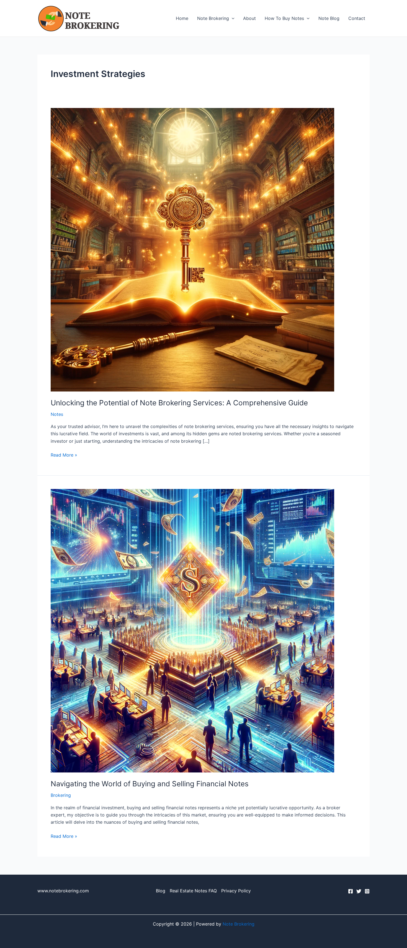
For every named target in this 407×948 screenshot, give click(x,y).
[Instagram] (367, 891)
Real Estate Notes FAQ (193, 890)
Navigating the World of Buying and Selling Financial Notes (150, 783)
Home (182, 18)
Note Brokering (213, 18)
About (249, 18)
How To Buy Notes (284, 18)
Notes (57, 414)
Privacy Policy (236, 890)
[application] (232, 18)
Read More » (64, 454)
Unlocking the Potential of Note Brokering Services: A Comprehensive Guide (179, 402)
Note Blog (328, 18)
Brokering (61, 795)
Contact (356, 18)
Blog (160, 890)
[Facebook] (350, 891)
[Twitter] (358, 891)
